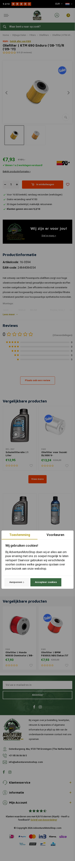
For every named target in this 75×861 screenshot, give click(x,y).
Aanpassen (15, 582)
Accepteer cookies (46, 582)
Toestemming (19, 535)
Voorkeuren (55, 535)
